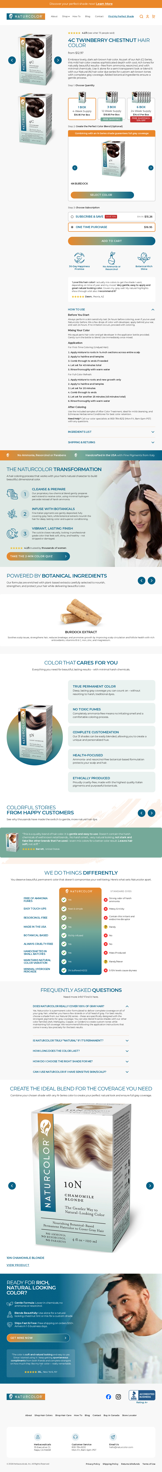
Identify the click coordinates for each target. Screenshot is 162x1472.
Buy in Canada (111, 1415)
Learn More (104, 4)
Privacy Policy (93, 1464)
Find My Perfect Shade (121, 16)
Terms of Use (148, 1464)
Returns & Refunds (130, 1464)
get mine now (21, 1337)
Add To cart (112, 241)
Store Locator (129, 1415)
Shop (65, 16)
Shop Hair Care (63, 1415)
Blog (87, 16)
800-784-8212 (79, 1447)
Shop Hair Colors (43, 1415)
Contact (99, 16)
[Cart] (153, 16)
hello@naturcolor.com (121, 1447)
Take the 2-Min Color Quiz (31, 556)
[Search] (141, 16)
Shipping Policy (110, 1464)
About (54, 16)
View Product (18, 1265)
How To (76, 16)
